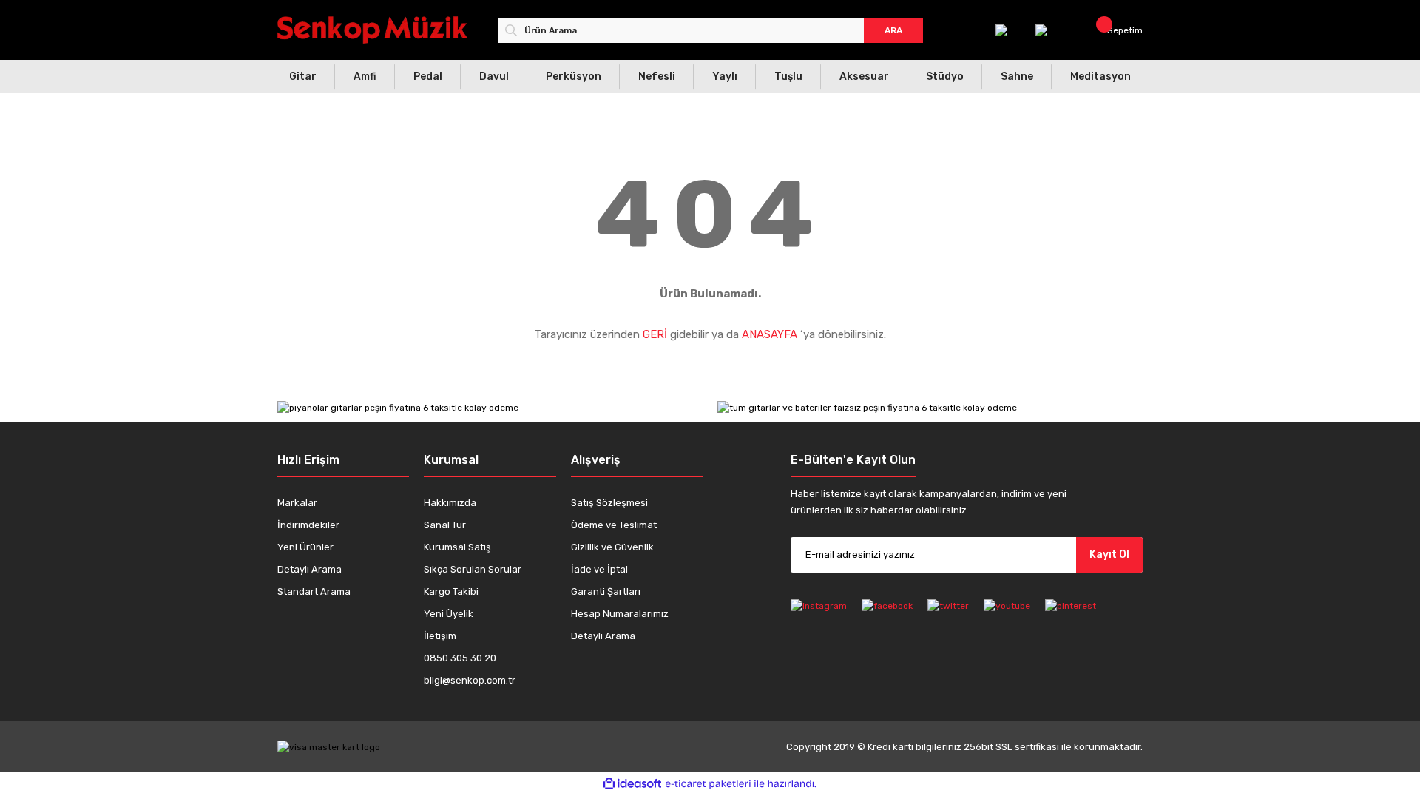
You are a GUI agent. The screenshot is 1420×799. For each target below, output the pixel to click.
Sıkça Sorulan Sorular (472, 569)
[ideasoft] (632, 784)
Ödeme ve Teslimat (614, 524)
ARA (893, 30)
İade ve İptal (599, 569)
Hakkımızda (450, 502)
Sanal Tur (445, 524)
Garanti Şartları (605, 591)
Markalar (297, 502)
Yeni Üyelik (448, 613)
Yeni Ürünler (305, 547)
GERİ (655, 334)
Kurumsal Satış (457, 547)
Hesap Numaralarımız (620, 613)
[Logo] (372, 30)
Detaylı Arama (309, 569)
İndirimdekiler (308, 524)
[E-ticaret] (708, 783)
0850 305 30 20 (460, 658)
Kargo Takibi (451, 591)
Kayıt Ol (1109, 554)
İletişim (440, 635)
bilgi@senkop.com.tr (469, 680)
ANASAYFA (769, 334)
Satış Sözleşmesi (609, 502)
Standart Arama (314, 591)
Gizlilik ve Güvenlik (612, 547)
